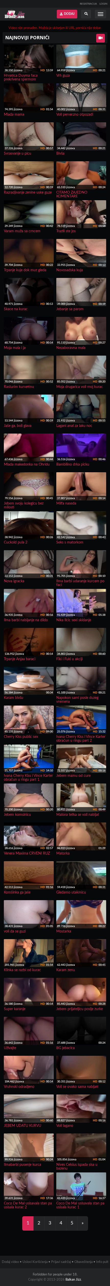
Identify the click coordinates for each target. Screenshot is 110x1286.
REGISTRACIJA (88, 4)
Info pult (102, 1262)
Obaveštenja (83, 1262)
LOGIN (103, 4)
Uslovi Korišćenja (35, 1262)
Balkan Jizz (73, 1279)
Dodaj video (10, 1262)
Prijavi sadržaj (61, 1262)
